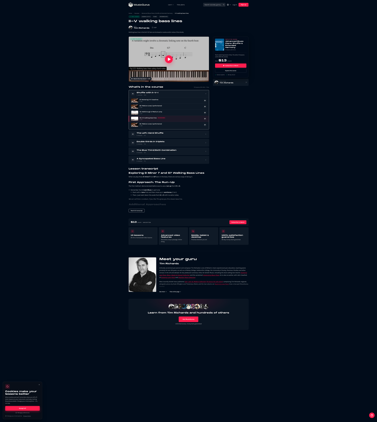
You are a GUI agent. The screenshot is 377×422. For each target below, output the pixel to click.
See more (162, 291)
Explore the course (230, 70)
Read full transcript (137, 210)
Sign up (243, 5)
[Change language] (229, 5)
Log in (235, 5)
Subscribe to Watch (231, 65)
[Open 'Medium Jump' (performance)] (169, 107)
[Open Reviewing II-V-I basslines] (169, 101)
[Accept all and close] (39, 384)
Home (130, 13)
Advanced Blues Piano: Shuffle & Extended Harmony (157, 13)
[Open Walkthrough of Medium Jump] (169, 113)
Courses (136, 13)
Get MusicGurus (188, 319)
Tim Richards (141, 28)
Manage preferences (23, 412)
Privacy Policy (27, 416)
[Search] (223, 5)
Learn (170, 5)
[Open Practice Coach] (372, 415)
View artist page (174, 291)
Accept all (22, 408)
